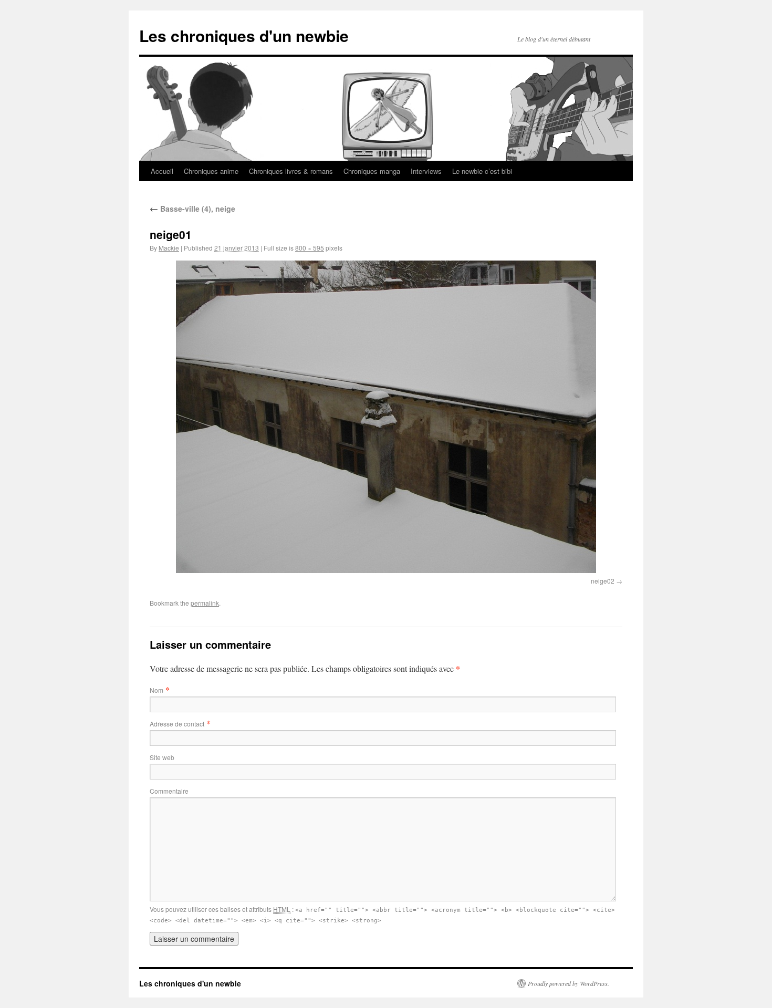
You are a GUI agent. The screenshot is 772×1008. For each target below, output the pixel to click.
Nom (156, 689)
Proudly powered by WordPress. (568, 983)
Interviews (426, 171)
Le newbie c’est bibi (482, 171)
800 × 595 (309, 247)
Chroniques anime (211, 171)
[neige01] (386, 417)
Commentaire (169, 790)
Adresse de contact (177, 723)
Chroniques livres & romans (291, 171)
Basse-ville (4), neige (192, 208)
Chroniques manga (371, 171)
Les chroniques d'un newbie (244, 35)
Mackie (169, 247)
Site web (162, 757)
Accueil (162, 171)
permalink (205, 602)
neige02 (602, 580)
